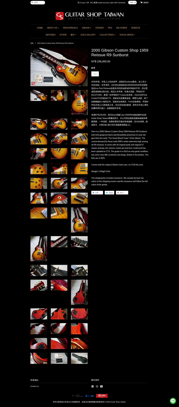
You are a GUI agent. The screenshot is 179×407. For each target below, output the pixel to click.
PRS (110, 28)
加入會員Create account (99, 3)
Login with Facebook (117, 3)
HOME (40, 28)
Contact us (34, 386)
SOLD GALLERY (88, 35)
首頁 (31, 43)
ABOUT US (52, 28)
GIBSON (86, 28)
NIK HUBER (121, 28)
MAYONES (51, 35)
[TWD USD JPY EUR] (132, 2)
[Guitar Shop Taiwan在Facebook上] (92, 387)
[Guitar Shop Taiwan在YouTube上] (101, 387)
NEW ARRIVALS (70, 28)
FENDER (99, 28)
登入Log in (82, 3)
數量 (93, 68)
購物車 (146, 3)
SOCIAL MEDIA (127, 35)
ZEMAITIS (135, 28)
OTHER (63, 35)
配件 (73, 35)
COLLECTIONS (107, 35)
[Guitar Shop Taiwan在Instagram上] (97, 387)
